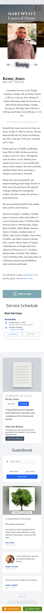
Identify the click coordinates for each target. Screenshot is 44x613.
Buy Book (23, 404)
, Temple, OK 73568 (16, 330)
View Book (11, 404)
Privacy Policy (15, 603)
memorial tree (30, 274)
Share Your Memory (14, 438)
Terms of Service (28, 603)
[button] (22, 500)
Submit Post (22, 477)
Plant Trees (30, 334)
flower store (28, 278)
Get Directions (13, 334)
